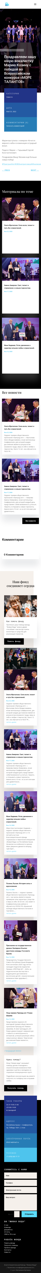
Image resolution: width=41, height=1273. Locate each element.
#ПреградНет (8, 164)
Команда (7, 1227)
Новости (9, 97)
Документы (8, 1230)
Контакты (7, 1250)
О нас (6, 1225)
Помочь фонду (14, 641)
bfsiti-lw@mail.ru (12, 1142)
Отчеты (7, 1232)
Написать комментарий (17, 124)
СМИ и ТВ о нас (10, 1234)
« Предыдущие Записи (12, 1051)
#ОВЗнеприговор (23, 164)
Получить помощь (15, 1088)
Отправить (29, 1214)
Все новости (31, 521)
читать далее (11, 722)
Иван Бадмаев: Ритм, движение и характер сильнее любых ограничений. (19, 819)
